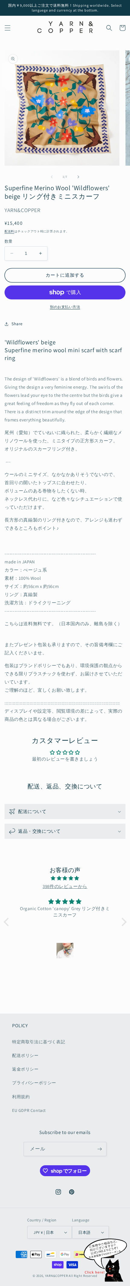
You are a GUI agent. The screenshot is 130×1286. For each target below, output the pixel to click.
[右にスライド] (78, 177)
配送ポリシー (25, 1055)
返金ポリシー (25, 1069)
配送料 (9, 231)
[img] (65, 878)
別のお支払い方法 (65, 307)
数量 (9, 241)
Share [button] (17, 323)
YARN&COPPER (57, 1276)
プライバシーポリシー (34, 1082)
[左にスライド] (51, 177)
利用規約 (21, 1096)
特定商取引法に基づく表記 (38, 1042)
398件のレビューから (65, 886)
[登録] (99, 1149)
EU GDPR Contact (29, 1110)
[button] (7, 28)
